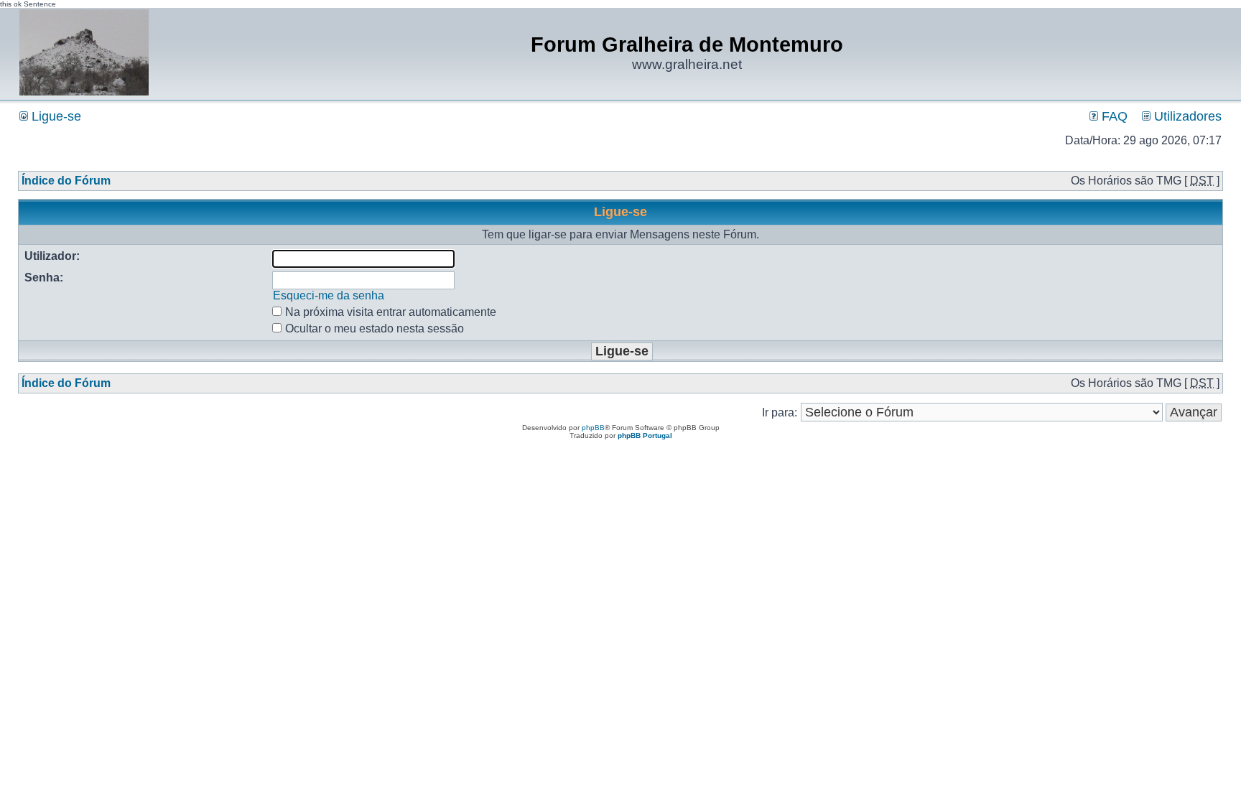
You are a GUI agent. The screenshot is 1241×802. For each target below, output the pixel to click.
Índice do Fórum (66, 180)
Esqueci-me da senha (328, 295)
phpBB (593, 428)
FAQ (1113, 116)
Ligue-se (54, 116)
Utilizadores (1186, 116)
